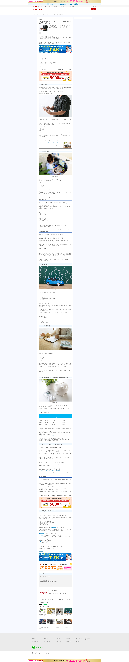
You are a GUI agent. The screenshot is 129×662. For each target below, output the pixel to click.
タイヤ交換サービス (78, 639)
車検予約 (58, 638)
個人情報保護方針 (87, 638)
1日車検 (41, 535)
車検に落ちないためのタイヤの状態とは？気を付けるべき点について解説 (47, 600)
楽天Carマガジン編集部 (52, 590)
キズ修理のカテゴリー (35, 641)
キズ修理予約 (68, 638)
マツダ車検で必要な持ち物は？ (44, 61)
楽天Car (35, 14)
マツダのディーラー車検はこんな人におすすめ (46, 63)
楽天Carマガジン (39, 14)
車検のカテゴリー (34, 638)
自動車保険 (77, 641)
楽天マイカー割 (59, 642)
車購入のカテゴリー (47, 639)
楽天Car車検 (41, 533)
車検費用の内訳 (42, 57)
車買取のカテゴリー (47, 638)
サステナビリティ (46, 653)
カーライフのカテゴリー (47, 641)
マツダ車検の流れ (42, 59)
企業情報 (86, 636)
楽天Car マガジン (59, 641)
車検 (39, 32)
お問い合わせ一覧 (39, 653)
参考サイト (41, 66)
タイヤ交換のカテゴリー (35, 639)
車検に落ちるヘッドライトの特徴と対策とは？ (63, 599)
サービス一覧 (34, 653)
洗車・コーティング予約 (79, 638)
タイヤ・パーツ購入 (69, 639)
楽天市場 (94, 6)
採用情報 (86, 639)
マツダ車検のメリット (43, 58)
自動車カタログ (68, 641)
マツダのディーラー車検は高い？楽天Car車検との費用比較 (48, 62)
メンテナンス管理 (59, 639)
